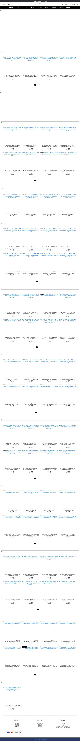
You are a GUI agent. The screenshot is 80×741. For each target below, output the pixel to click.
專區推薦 (40, 7)
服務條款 (40, 726)
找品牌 (32, 7)
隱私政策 (40, 724)
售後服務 (17, 725)
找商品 (26, 7)
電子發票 (40, 725)
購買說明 (60, 7)
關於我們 (11, 7)
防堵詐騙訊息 (40, 723)
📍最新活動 (19, 7)
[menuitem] (35, 85)
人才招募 (17, 726)
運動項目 (47, 7)
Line (63, 725)
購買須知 (17, 724)
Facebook (63, 723)
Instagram (63, 724)
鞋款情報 (54, 7)
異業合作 (68, 7)
